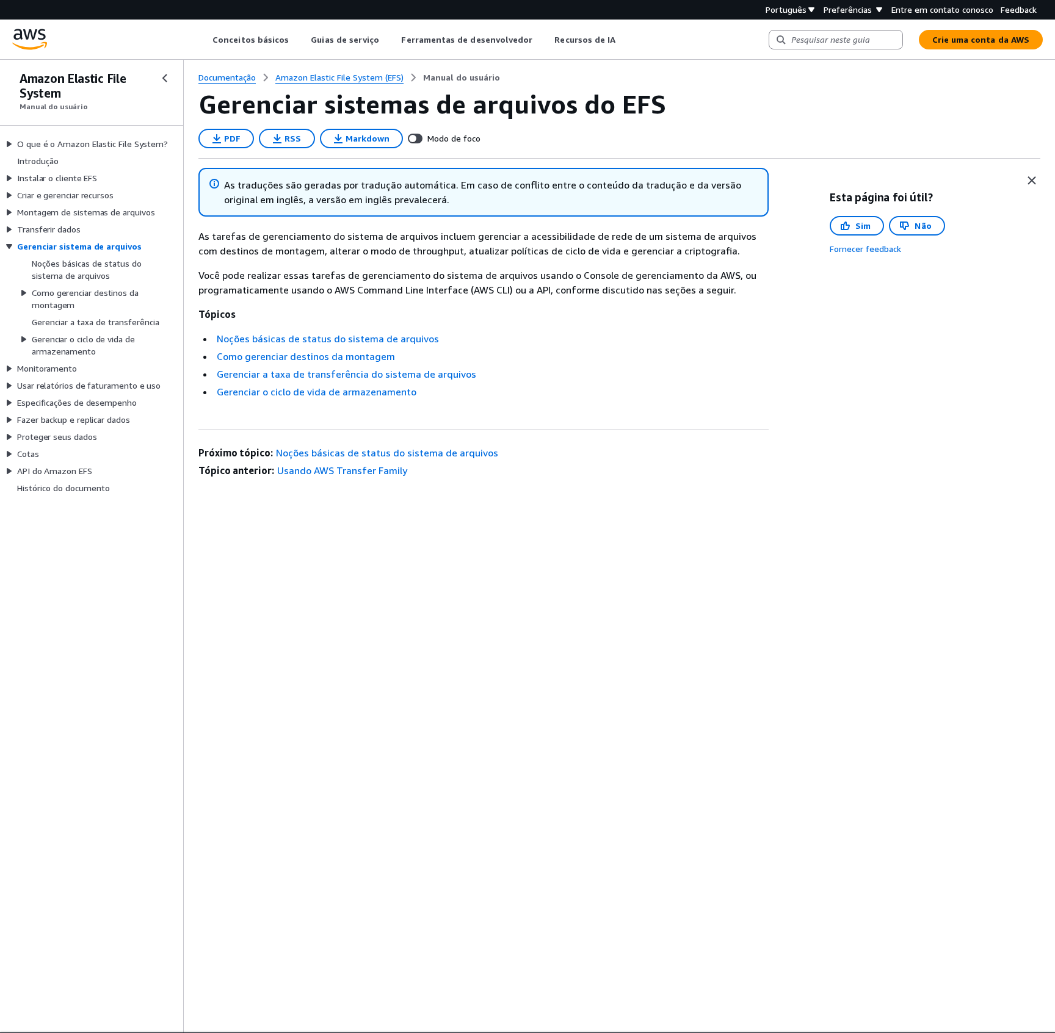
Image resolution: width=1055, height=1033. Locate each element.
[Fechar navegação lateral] (164, 78)
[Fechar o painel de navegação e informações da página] (1031, 180)
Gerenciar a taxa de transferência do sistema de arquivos (346, 374)
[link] (461, 77)
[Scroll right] (625, 39)
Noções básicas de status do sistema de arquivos (328, 339)
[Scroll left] (203, 39)
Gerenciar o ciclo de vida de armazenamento (316, 392)
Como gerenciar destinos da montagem (306, 356)
